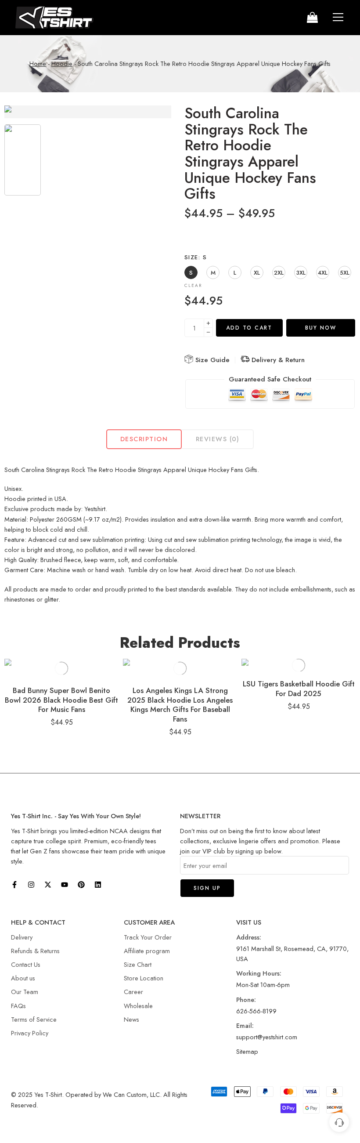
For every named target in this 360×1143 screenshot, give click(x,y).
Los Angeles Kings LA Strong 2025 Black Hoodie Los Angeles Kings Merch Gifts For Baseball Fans (180, 704)
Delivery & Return (277, 360)
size (195, 257)
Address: (248, 937)
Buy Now (320, 328)
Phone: (246, 999)
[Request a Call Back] (339, 1122)
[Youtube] (64, 884)
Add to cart (249, 328)
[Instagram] (31, 884)
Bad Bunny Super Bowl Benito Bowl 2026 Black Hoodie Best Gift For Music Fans (61, 700)
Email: (245, 1025)
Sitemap (247, 1051)
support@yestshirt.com (266, 1036)
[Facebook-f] (14, 884)
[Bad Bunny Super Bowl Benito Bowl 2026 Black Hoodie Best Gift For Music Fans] (61, 668)
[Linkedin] (97, 884)
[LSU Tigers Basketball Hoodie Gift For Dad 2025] (298, 665)
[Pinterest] (81, 884)
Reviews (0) (218, 438)
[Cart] (312, 17)
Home (37, 63)
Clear (193, 285)
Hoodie (61, 63)
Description (144, 438)
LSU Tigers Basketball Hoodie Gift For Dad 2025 (299, 689)
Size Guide (211, 360)
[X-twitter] (47, 884)
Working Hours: (258, 973)
